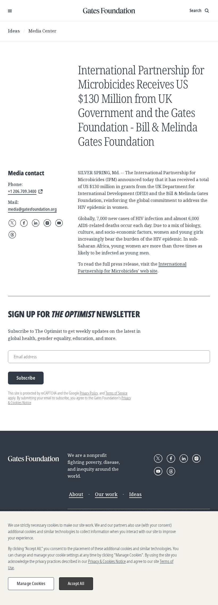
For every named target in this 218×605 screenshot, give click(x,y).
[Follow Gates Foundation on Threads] (12, 234)
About (76, 494)
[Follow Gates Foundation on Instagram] (47, 223)
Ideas (14, 31)
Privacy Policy (89, 393)
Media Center (42, 31)
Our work (106, 494)
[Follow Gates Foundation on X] (12, 223)
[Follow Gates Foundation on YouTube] (59, 223)
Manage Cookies (31, 583)
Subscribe (25, 378)
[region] (109, 558)
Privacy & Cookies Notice (107, 561)
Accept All (76, 583)
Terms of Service (116, 393)
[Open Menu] (10, 11)
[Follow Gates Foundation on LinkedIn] (35, 223)
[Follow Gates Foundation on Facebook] (24, 223)
